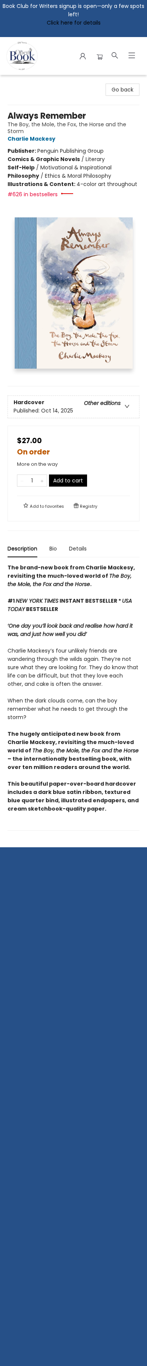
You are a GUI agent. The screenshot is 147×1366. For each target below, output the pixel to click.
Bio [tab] (53, 548)
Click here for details (74, 22)
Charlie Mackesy (31, 139)
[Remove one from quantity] (22, 480)
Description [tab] (22, 548)
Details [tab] (78, 548)
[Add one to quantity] (42, 480)
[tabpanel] (73, 697)
